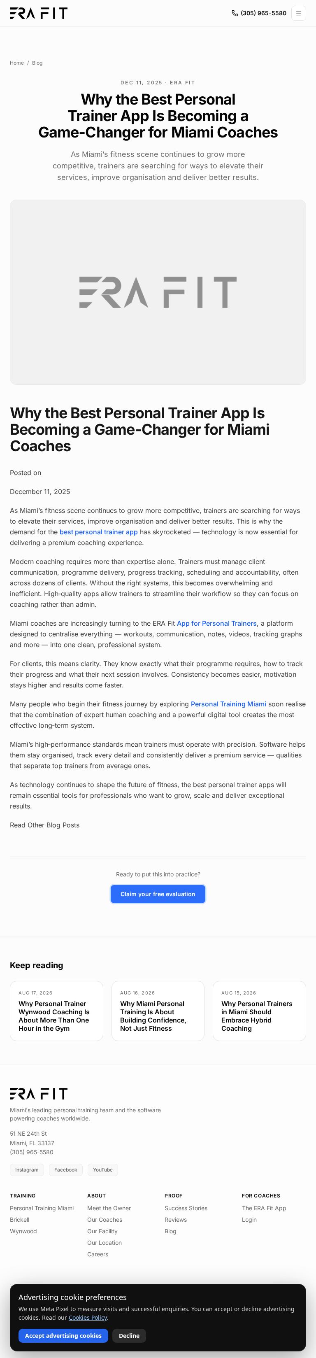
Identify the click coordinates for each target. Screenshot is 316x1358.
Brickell (19, 1219)
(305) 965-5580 (263, 12)
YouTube (103, 1170)
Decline (129, 1335)
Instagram (27, 1170)
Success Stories (186, 1207)
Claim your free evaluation (158, 893)
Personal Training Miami (228, 704)
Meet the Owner (109, 1207)
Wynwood (23, 1231)
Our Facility (102, 1231)
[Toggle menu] (298, 13)
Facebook (65, 1170)
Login (249, 1219)
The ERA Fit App (264, 1207)
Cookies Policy (88, 1317)
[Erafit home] (38, 13)
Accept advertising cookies (63, 1335)
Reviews (176, 1219)
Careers (97, 1254)
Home (17, 63)
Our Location (104, 1242)
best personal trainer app (99, 532)
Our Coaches (104, 1219)
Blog (37, 63)
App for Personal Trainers (217, 623)
